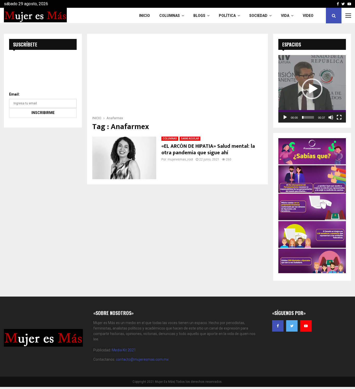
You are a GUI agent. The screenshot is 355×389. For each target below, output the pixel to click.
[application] (312, 89)
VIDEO (308, 16)
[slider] (308, 117)
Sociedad (258, 16)
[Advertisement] (177, 76)
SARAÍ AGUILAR (190, 138)
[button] (312, 88)
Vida (285, 16)
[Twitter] (292, 326)
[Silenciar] (330, 117)
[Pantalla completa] (339, 117)
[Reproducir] (285, 117)
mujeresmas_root (180, 159)
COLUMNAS (169, 16)
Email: (14, 94)
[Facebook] (278, 326)
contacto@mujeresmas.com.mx (142, 359)
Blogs (199, 16)
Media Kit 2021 (124, 350)
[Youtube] (306, 326)
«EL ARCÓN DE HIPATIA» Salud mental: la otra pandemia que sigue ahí (208, 149)
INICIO (144, 16)
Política (227, 16)
